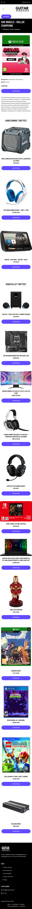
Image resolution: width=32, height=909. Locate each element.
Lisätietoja (16, 91)
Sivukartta (22, 906)
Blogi (5, 880)
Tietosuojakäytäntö (12, 906)
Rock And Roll (7, 873)
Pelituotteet (19, 79)
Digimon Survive (16, 671)
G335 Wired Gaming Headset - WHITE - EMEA (16, 210)
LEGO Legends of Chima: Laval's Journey (16, 776)
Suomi (4, 2)
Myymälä (6, 16)
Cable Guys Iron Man (16, 610)
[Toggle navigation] (3, 9)
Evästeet (22, 904)
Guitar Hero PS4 (8, 876)
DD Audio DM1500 (16, 824)
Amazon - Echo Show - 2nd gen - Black (16, 259)
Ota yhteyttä (15, 904)
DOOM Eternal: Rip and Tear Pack (16, 524)
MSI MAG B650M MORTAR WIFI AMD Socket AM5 (16, 356)
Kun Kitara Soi (8, 870)
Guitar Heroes (8, 867)
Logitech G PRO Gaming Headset (16, 486)
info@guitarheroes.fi (26, 2)
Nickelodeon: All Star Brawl (16, 720)
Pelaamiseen (11, 79)
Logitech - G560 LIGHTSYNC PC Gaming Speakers (16, 314)
